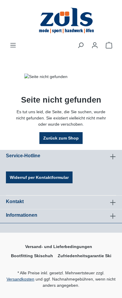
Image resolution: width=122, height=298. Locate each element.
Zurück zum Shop (61, 138)
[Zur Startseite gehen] (67, 21)
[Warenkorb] (109, 45)
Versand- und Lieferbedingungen (58, 246)
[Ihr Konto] (95, 45)
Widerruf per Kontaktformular (39, 177)
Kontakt (15, 201)
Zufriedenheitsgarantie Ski (84, 255)
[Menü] (13, 45)
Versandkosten (20, 279)
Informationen (21, 215)
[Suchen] (80, 45)
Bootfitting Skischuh (32, 255)
